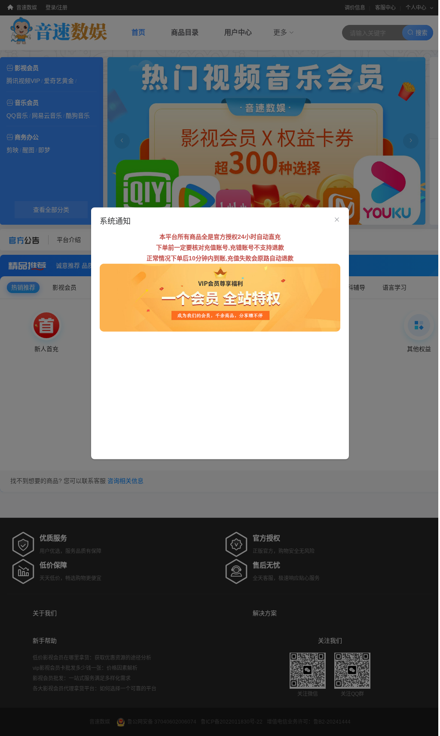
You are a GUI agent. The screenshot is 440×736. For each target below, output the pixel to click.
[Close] (336, 219)
